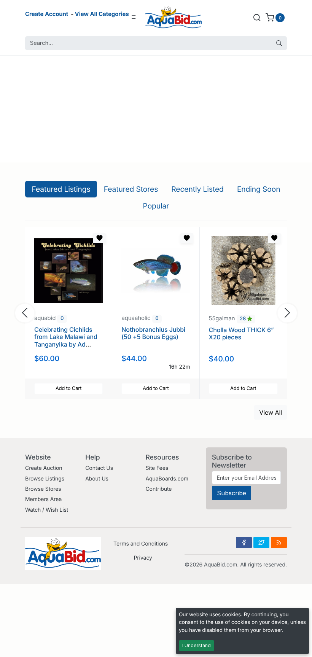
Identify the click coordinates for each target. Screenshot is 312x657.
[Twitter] (261, 542)
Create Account (46, 13)
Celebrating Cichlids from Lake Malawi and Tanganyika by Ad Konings (65, 340)
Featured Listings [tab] (61, 189)
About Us (96, 479)
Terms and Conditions (140, 544)
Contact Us (99, 468)
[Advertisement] (156, 109)
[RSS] (279, 542)
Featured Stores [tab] (131, 189)
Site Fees (156, 468)
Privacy (143, 558)
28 (243, 319)
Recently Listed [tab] (197, 189)
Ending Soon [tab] (258, 189)
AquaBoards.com (166, 479)
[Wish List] (99, 238)
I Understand (196, 645)
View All (270, 412)
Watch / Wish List (46, 510)
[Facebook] (244, 542)
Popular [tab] (156, 205)
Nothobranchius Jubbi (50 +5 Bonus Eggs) (153, 333)
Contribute (158, 489)
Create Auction (43, 468)
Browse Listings (44, 479)
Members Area (43, 499)
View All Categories (102, 13)
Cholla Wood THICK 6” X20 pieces (241, 333)
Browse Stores (43, 489)
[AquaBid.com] (173, 17)
